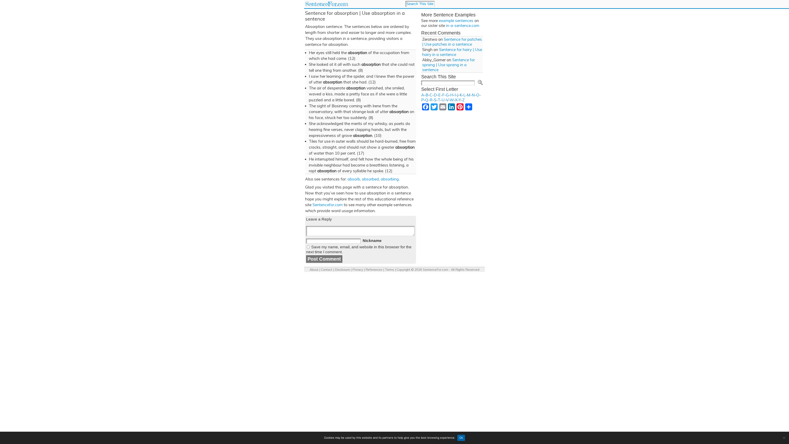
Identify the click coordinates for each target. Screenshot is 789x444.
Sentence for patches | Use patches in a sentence (452, 42)
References (374, 270)
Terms (389, 270)
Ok (461, 437)
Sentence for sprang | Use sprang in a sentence (448, 64)
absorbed (370, 179)
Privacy (357, 270)
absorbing (390, 179)
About (314, 270)
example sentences (456, 20)
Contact (326, 270)
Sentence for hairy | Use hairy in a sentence (452, 52)
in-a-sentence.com (462, 25)
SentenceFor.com (326, 4)
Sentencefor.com (328, 204)
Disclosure (342, 270)
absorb (353, 179)
